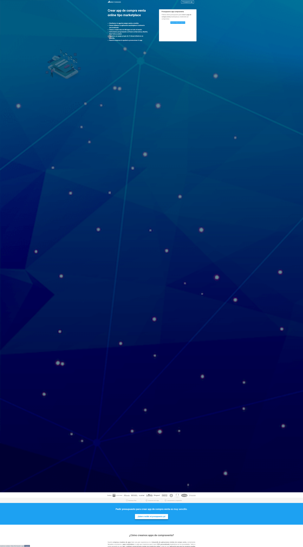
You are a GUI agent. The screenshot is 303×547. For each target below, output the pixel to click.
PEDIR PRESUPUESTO (178, 22)
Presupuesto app (187, 2)
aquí (22, 546)
